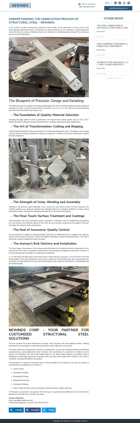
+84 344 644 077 (87, 7)
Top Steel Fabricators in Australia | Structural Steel (112, 26)
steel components (48, 207)
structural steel (57, 108)
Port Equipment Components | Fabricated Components (112, 45)
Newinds (12, 343)
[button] (16, 410)
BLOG (107, 3)
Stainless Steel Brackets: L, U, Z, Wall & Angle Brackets (113, 63)
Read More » (101, 31)
